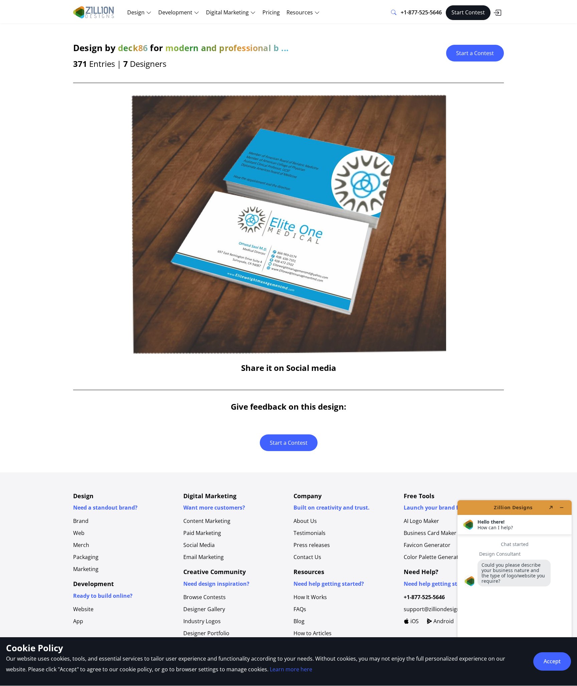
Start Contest (468, 12)
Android (443, 621)
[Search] (394, 12)
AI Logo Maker (421, 521)
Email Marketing (203, 557)
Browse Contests (204, 597)
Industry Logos (202, 621)
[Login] (497, 12)
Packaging (86, 557)
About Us (305, 521)
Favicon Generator (427, 545)
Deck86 (133, 47)
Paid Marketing (202, 533)
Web (78, 533)
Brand (80, 521)
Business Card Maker (430, 533)
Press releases (312, 545)
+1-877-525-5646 (421, 12)
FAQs (300, 609)
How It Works (310, 597)
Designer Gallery (204, 609)
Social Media (199, 545)
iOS (414, 621)
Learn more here (291, 669)
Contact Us (307, 557)
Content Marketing (206, 521)
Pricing (271, 12)
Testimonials (310, 533)
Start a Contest (475, 53)
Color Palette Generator (434, 557)
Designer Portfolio (206, 633)
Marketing (86, 569)
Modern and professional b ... (226, 47)
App (78, 621)
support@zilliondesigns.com (439, 609)
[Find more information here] (514, 590)
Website (83, 609)
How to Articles (313, 633)
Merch (81, 545)
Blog (299, 621)
